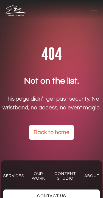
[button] (92, 9)
